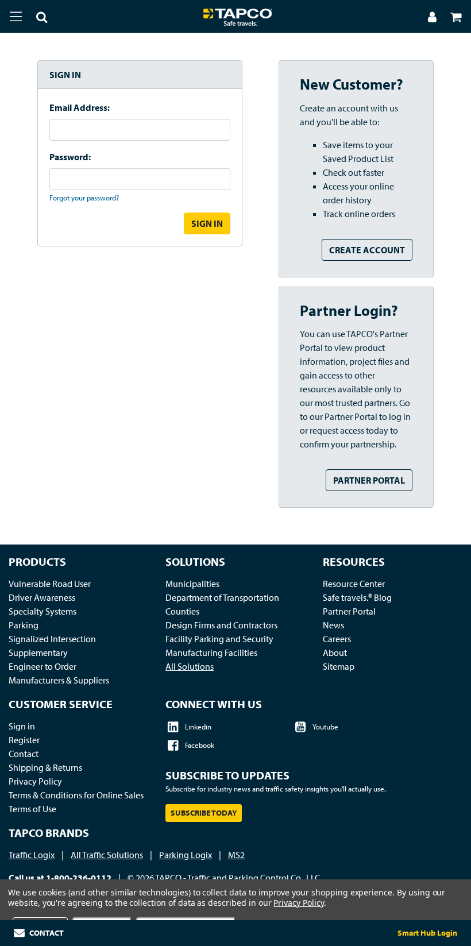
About (335, 652)
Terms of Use (32, 808)
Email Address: (79, 107)
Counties (182, 611)
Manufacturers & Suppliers (59, 680)
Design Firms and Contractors (221, 625)
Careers (337, 638)
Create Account (367, 250)
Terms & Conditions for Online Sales (76, 795)
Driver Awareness (42, 597)
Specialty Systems (42, 611)
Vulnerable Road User (50, 583)
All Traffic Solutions (107, 854)
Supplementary (38, 652)
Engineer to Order (42, 666)
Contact (23, 753)
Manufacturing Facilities (211, 652)
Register (24, 740)
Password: (70, 157)
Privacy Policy (35, 781)
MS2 (236, 854)
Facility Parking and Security (219, 638)
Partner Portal (369, 480)
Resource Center (354, 583)
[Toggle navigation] (15, 16)
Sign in (22, 726)
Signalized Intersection (52, 638)
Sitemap (338, 666)
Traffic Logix (32, 854)
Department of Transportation (222, 597)
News (333, 625)
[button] (35, 18)
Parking (23, 625)
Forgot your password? (84, 197)
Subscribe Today (204, 813)
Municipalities (192, 583)
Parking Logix (185, 854)
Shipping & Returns (45, 767)
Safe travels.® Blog (357, 597)
